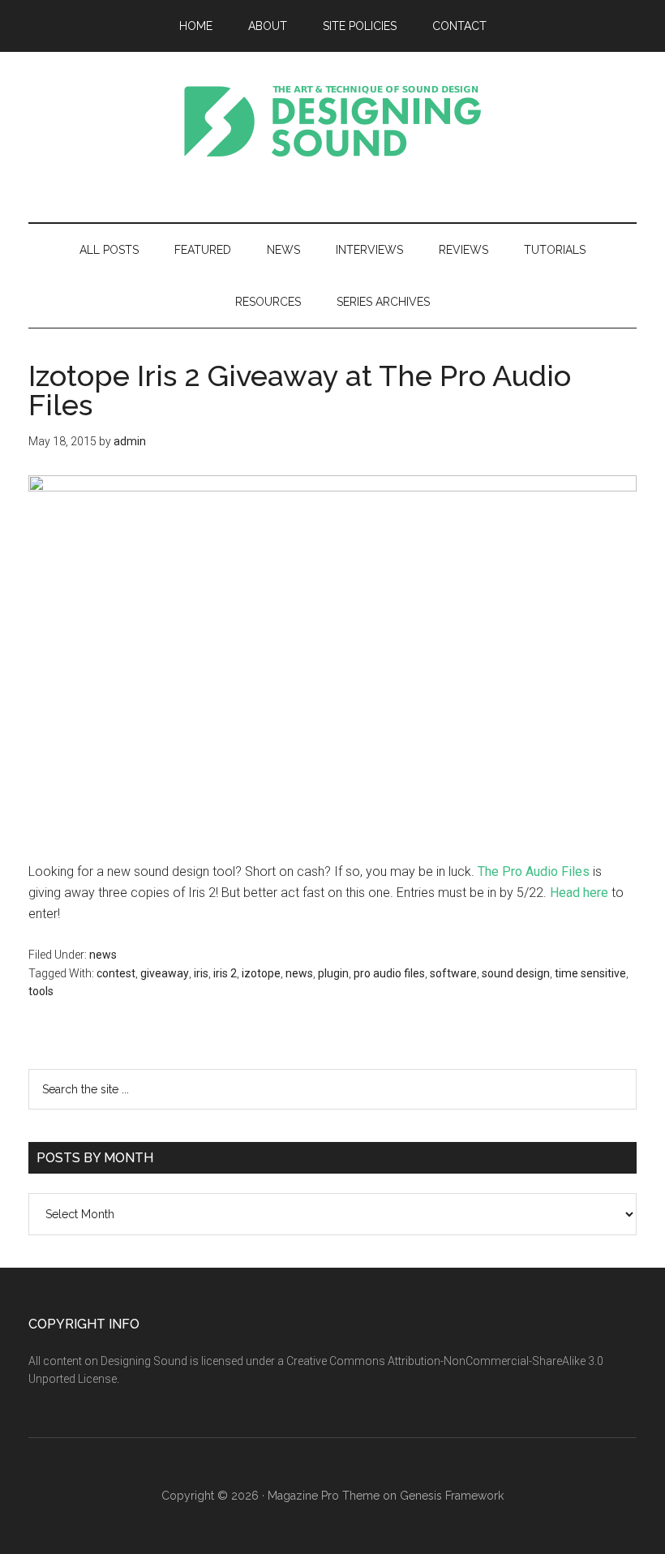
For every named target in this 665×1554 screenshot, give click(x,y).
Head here (579, 892)
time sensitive (590, 973)
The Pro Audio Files (534, 871)
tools (41, 991)
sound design (516, 973)
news (103, 954)
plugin (333, 973)
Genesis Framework (452, 1495)
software (453, 973)
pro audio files (389, 973)
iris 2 (225, 973)
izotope (261, 973)
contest (116, 973)
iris (201, 973)
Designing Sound (332, 120)
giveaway (164, 973)
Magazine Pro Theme (324, 1495)
